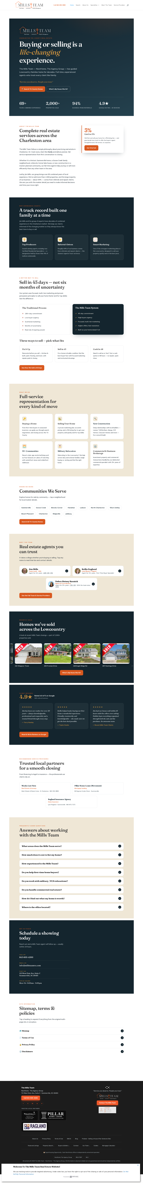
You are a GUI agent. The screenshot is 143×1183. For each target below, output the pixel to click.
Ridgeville (56, 514)
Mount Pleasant (27, 514)
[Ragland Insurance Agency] (35, 1127)
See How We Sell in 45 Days (32, 368)
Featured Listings (33, 1145)
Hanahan (71, 508)
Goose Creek (41, 508)
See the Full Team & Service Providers (36, 595)
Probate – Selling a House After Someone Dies (96, 1138)
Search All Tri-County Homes (32, 522)
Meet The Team (107, 5)
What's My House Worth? (58, 89)
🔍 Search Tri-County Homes (32, 89)
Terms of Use (59, 1138)
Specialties (94, 5)
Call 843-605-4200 (31, 1098)
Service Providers (119, 5)
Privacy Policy (46, 1138)
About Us (85, 5)
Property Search (48, 1145)
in (37, 1103)
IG (32, 1103)
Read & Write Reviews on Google (34, 734)
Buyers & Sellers (63, 1145)
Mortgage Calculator (108, 1145)
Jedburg (68, 514)
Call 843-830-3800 (59, 5)
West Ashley (115, 508)
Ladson (83, 508)
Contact (76, 1145)
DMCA (69, 1138)
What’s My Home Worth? (71, 673)
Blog (76, 1138)
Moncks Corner (57, 508)
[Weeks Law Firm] (29, 1115)
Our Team (86, 1145)
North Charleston (98, 508)
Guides (96, 1145)
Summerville (26, 508)
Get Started (91, 148)
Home (72, 5)
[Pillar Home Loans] (52, 1115)
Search (78, 5)
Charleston (43, 514)
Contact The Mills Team (107, 1103)
